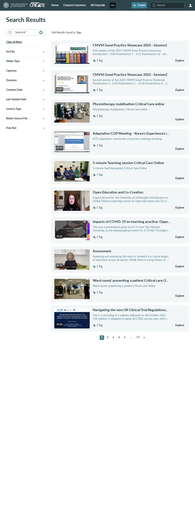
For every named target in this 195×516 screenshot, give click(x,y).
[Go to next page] (144, 337)
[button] (97, 60)
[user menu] (190, 5)
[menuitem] (55, 5)
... (131, 133)
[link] (139, 5)
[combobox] (25, 32)
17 (138, 337)
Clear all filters (14, 42)
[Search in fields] (41, 32)
